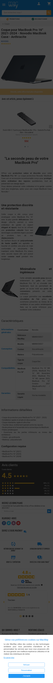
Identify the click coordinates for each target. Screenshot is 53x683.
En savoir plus (9, 658)
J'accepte (26, 676)
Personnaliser (26, 670)
